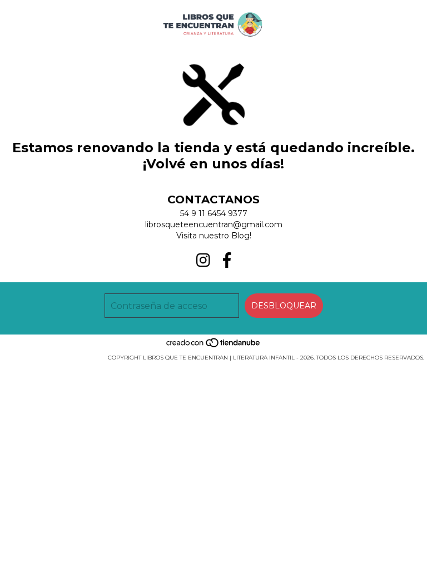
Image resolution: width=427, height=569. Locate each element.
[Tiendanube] (213, 346)
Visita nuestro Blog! (213, 236)
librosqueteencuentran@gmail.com (213, 224)
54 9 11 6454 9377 (213, 213)
